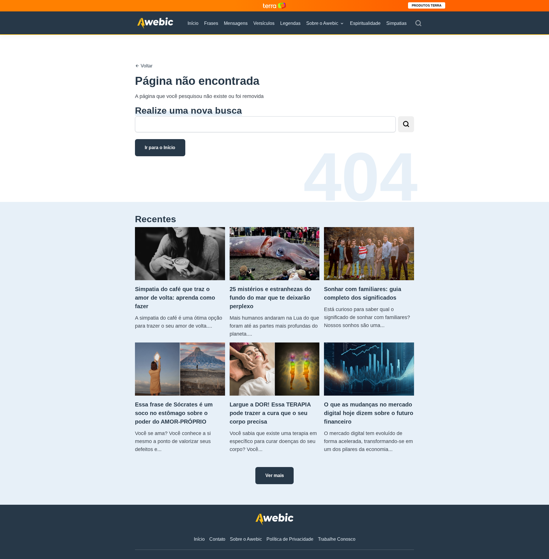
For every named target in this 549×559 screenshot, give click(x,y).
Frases (211, 23)
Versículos (263, 23)
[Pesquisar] (418, 23)
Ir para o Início (160, 147)
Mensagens (236, 23)
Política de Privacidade (289, 539)
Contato (217, 539)
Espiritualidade (365, 23)
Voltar (146, 65)
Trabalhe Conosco (336, 539)
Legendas (290, 23)
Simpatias (396, 23)
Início (193, 23)
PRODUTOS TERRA (426, 5)
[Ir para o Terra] (274, 5)
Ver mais (274, 475)
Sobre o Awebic (322, 23)
